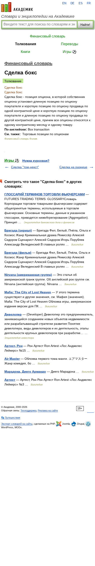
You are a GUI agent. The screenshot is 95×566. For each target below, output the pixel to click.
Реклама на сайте (48, 410)
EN (64, 3)
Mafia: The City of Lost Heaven (27, 292)
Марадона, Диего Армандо (25, 371)
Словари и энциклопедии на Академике (37, 16)
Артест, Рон (13, 346)
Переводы (69, 44)
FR (89, 3)
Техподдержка (28, 410)
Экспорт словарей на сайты (16, 423)
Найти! (85, 24)
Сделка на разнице (73, 167)
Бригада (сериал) (18, 230)
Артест (9, 379)
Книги (25, 52)
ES (81, 3)
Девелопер (13, 314)
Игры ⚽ (70, 52)
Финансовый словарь (47, 36)
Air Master (12, 358)
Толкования (25, 44)
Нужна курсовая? (35, 160)
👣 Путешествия (10, 417)
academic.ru (17, 7)
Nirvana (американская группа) (28, 274)
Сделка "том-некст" (25, 167)
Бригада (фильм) (17, 252)
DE (72, 3)
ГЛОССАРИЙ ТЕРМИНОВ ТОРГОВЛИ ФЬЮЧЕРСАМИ (44, 194)
